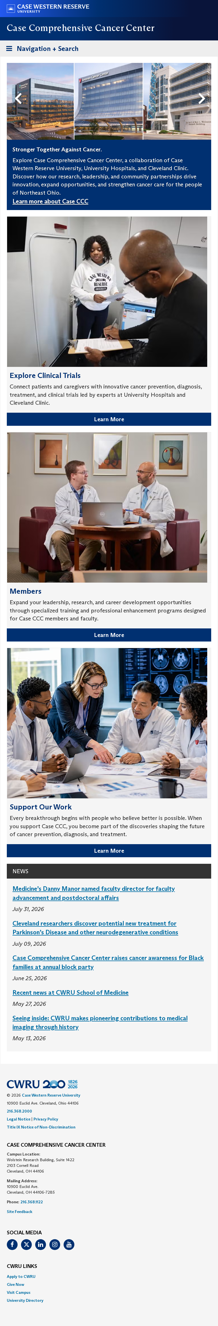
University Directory (25, 1300)
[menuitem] (109, 1276)
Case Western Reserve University (51, 1095)
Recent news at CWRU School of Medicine (70, 992)
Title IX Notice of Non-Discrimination (41, 1127)
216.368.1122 (31, 1201)
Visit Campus (18, 1292)
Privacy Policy (45, 1119)
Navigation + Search (41, 50)
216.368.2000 (19, 1111)
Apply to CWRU (21, 1276)
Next (203, 89)
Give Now (15, 1284)
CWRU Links (22, 1266)
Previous (19, 89)
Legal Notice (18, 1119)
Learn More (109, 419)
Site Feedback (19, 1211)
